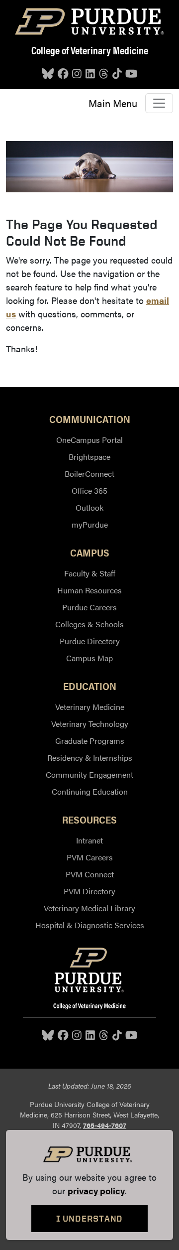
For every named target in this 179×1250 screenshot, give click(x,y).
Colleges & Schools (89, 624)
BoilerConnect (89, 473)
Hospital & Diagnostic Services (89, 925)
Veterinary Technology (89, 723)
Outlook (89, 507)
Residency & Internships (89, 757)
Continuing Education (90, 791)
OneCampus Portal (89, 439)
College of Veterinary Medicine (89, 49)
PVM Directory (89, 891)
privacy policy (96, 1190)
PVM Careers (90, 857)
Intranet (89, 840)
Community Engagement (89, 774)
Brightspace (89, 456)
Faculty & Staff (89, 573)
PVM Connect (90, 874)
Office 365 (89, 490)
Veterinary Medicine (89, 706)
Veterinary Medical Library (89, 908)
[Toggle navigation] (159, 103)
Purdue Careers (89, 607)
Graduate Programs (89, 740)
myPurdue (90, 524)
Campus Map (89, 658)
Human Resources (89, 590)
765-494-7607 (104, 1125)
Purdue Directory (90, 641)
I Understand (89, 1218)
